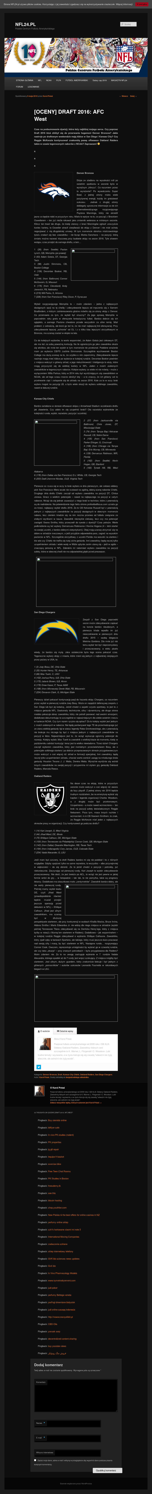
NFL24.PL (25, 24)
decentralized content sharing (62, 1338)
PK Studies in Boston (58, 1178)
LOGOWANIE (33, 86)
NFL (40, 80)
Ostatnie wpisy (66, 1031)
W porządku (142, 4)
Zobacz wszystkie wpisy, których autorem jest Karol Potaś (76, 1102)
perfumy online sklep (58, 1222)
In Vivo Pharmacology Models (62, 1273)
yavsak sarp (54, 1331)
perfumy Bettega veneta (59, 1294)
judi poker (52, 1287)
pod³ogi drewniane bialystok (61, 1302)
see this (52, 1193)
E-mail (40, 1437)
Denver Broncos (50, 1074)
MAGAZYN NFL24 (119, 80)
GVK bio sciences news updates (64, 1258)
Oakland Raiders (87, 1074)
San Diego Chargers (103, 1074)
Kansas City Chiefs (71, 1074)
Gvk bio (52, 1265)
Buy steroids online (57, 1120)
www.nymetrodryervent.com (62, 1280)
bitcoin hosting (55, 1200)
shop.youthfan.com (57, 1207)
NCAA (49, 80)
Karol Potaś (48, 96)
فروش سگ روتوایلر (57, 1353)
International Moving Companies (63, 1236)
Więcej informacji (124, 4)
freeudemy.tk (54, 1185)
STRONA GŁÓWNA (24, 80)
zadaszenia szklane (57, 1243)
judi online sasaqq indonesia (61, 1309)
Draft (60, 1074)
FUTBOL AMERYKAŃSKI (77, 80)
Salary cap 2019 (100, 80)
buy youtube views (57, 1345)
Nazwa (40, 1423)
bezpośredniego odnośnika (77, 1077)
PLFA (58, 80)
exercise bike (54, 1163)
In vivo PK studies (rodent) (61, 1134)
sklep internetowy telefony (60, 1251)
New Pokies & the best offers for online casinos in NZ (74, 1214)
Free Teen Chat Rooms (59, 1171)
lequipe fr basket (56, 1156)
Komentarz (41, 1382)
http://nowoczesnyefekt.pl (60, 1316)
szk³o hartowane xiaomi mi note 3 (64, 1229)
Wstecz (123, 96)
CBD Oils (52, 1324)
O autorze (45, 1031)
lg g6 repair (53, 1149)
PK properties (54, 1142)
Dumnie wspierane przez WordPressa (76, 1483)
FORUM (19, 86)
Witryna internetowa (44, 1452)
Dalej (133, 96)
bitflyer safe (53, 1127)
